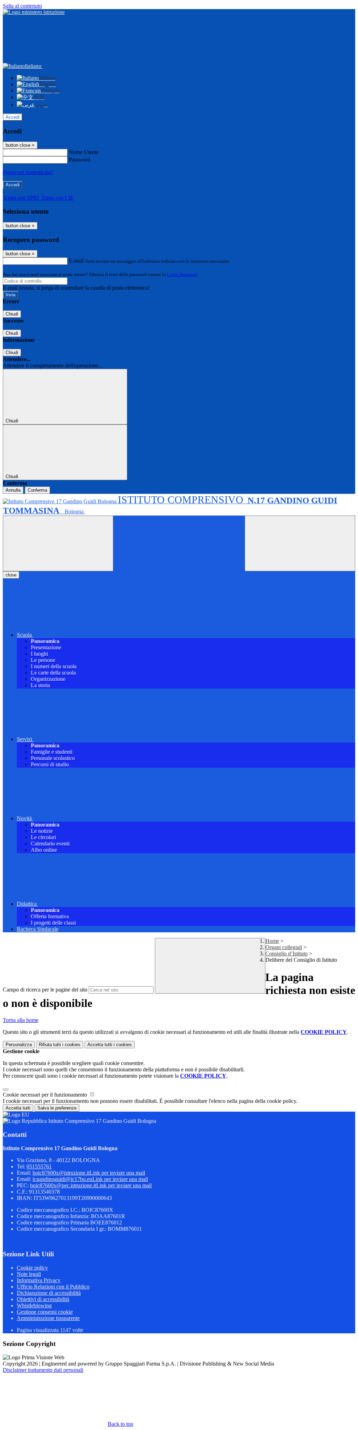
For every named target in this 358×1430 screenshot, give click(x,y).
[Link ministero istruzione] (34, 12)
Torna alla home (20, 1020)
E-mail (76, 261)
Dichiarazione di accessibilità (49, 1293)
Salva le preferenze (57, 1108)
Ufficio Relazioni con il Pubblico (53, 1287)
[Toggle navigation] (58, 543)
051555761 (39, 1166)
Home (272, 941)
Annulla (13, 490)
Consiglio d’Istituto (286, 953)
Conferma (37, 490)
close (11, 575)
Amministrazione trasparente (48, 1318)
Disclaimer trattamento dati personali (43, 1370)
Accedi (13, 117)
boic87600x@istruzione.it (89, 1173)
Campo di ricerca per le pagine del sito (45, 990)
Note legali (29, 1274)
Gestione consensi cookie (45, 1312)
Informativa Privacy (38, 1280)
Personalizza (19, 1044)
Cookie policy (32, 1268)
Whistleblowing (34, 1305)
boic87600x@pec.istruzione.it (91, 1185)
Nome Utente (84, 152)
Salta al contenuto (22, 6)
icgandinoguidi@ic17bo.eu (90, 1179)
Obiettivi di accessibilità (43, 1299)
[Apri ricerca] (300, 543)
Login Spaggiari (182, 274)
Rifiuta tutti (59, 1044)
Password (79, 160)
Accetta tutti (109, 1044)
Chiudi (12, 314)
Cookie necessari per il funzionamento (45, 1095)
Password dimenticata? (28, 172)
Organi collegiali (283, 947)
